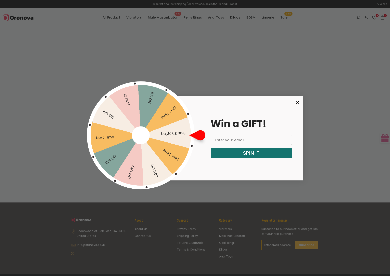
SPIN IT (251, 153)
